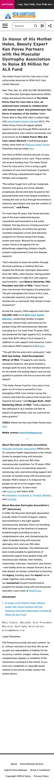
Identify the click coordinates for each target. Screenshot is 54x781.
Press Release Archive (31, 764)
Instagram (11, 495)
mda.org (11, 491)
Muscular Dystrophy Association (19, 448)
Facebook (23, 495)
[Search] (35, 26)
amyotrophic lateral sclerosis (22, 121)
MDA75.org (35, 590)
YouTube (11, 499)
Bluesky (47, 495)
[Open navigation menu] (5, 26)
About (14, 764)
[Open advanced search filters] (42, 26)
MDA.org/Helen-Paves (37, 144)
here (31, 148)
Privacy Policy (41, 776)
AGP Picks (7, 4)
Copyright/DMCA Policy (18, 776)
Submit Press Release (15, 770)
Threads (37, 495)
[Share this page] (50, 26)
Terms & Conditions (40, 770)
